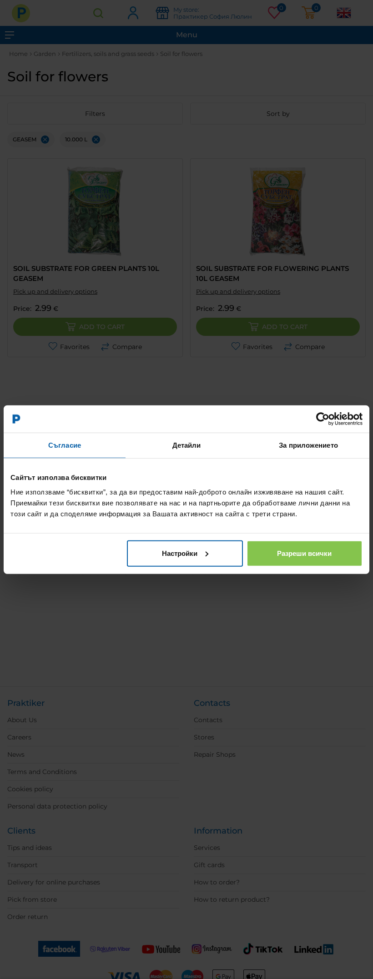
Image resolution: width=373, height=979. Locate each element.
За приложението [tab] (308, 445)
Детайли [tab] (186, 445)
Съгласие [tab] (64, 445)
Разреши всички (304, 553)
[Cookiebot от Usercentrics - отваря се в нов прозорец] (323, 419)
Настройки (179, 553)
